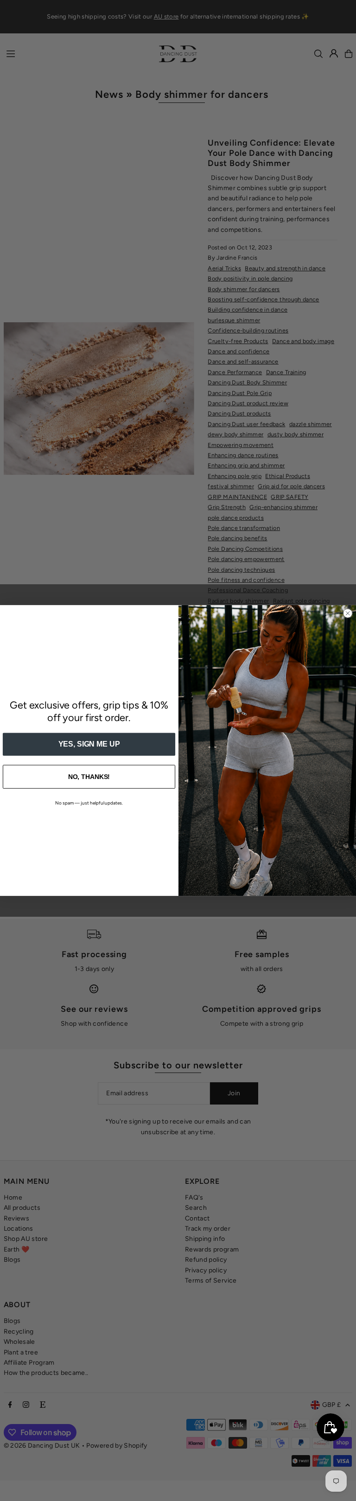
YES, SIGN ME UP (89, 744)
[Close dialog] (347, 613)
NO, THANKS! (89, 776)
